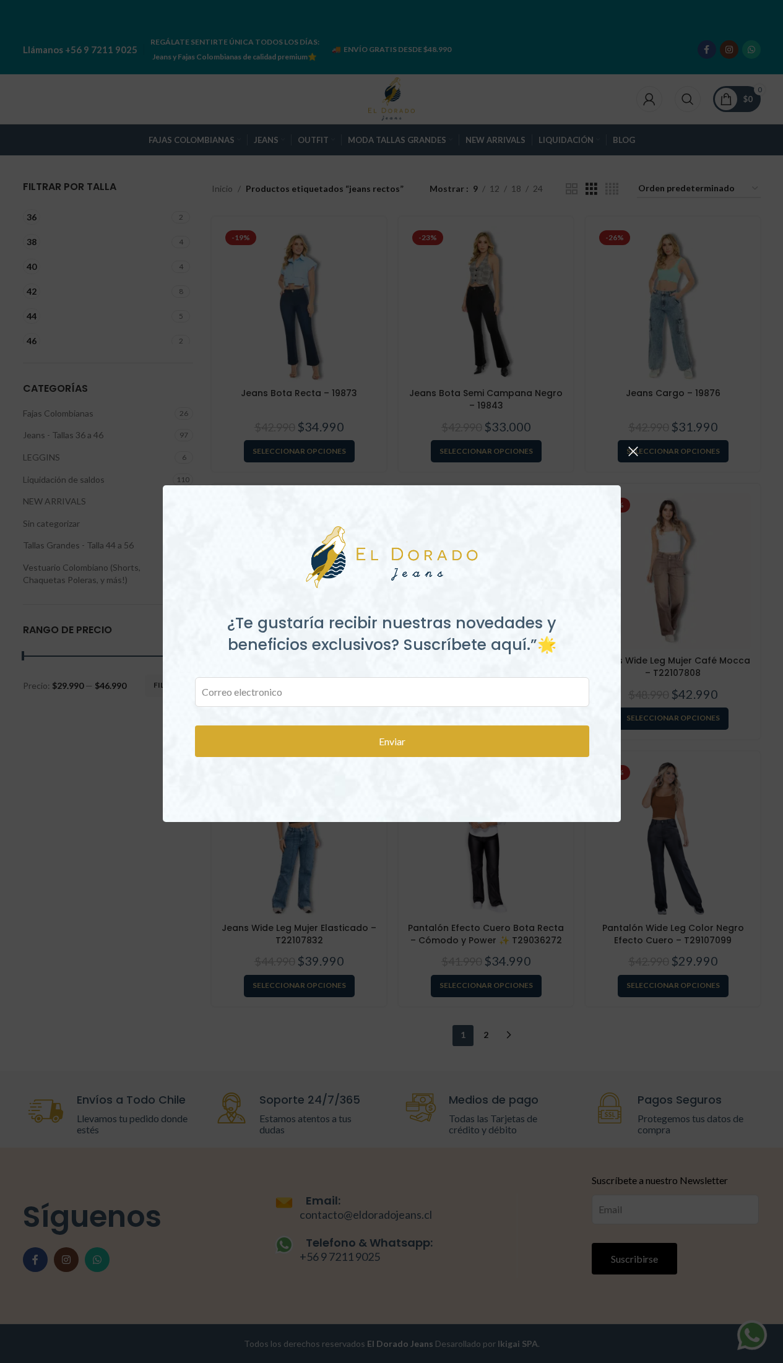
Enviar (391, 741)
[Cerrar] (633, 451)
